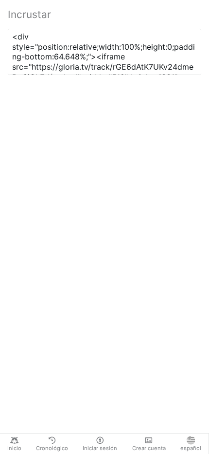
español (190, 448)
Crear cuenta (149, 448)
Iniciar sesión (100, 448)
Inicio (14, 448)
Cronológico (52, 448)
